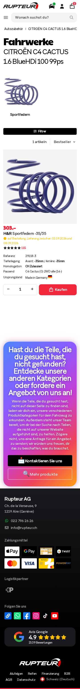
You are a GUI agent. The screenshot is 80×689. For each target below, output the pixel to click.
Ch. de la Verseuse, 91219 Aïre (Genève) (20, 505)
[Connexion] (62, 6)
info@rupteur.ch (24, 527)
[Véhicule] (51, 6)
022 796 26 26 (22, 520)
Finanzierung (50, 674)
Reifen (32, 674)
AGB (9, 680)
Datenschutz (26, 680)
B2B (67, 674)
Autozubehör (13, 29)
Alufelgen (16, 674)
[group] (20, 100)
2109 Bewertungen (40, 642)
